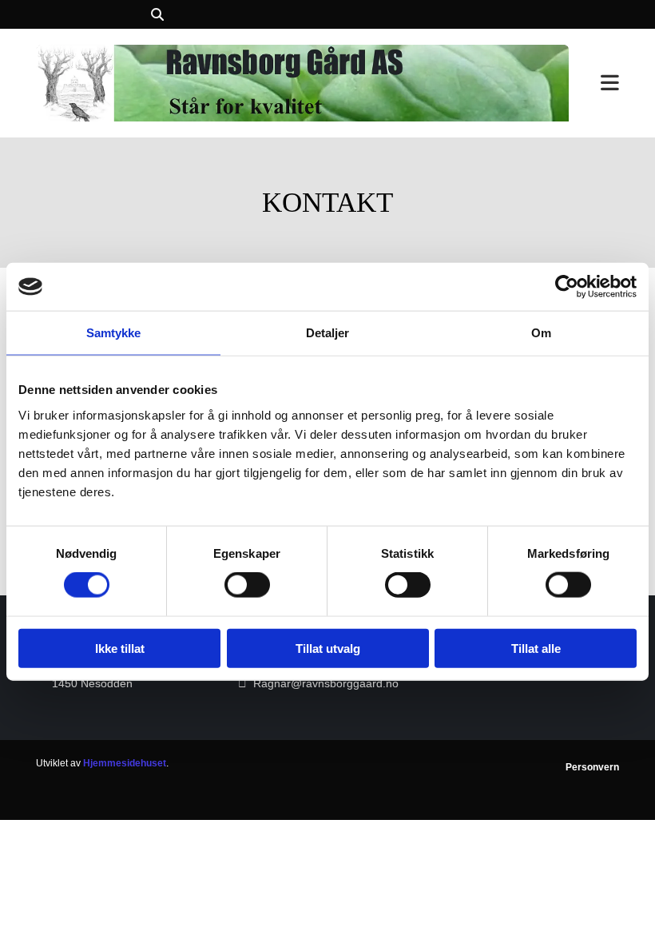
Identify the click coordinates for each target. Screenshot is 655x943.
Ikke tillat (120, 648)
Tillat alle (536, 648)
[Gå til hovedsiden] (302, 83)
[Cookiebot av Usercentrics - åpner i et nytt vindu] (567, 287)
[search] (157, 14)
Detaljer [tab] (328, 333)
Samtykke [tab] (113, 333)
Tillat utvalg (328, 648)
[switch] (247, 585)
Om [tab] (541, 333)
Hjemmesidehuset (124, 763)
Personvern (592, 767)
